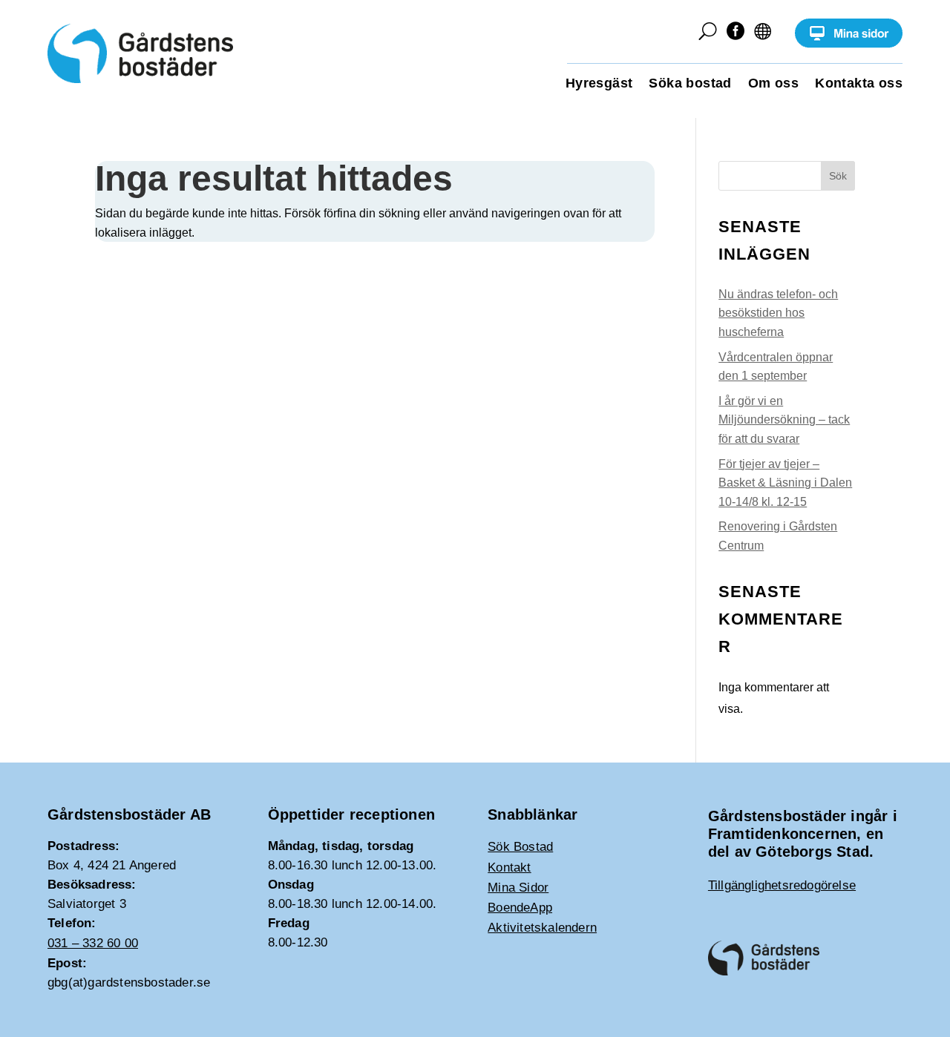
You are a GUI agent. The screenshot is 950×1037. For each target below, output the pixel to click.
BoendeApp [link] (520, 908)
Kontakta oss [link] (858, 84)
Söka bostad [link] (690, 84)
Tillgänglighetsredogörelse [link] (782, 885)
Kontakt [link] (509, 867)
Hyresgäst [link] (599, 84)
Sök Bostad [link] (520, 847)
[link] (848, 44)
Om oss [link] (773, 84)
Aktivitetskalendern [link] (542, 928)
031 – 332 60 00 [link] (93, 943)
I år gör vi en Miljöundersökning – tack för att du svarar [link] (784, 420)
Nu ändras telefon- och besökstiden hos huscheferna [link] (778, 313)
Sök (838, 176)
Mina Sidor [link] (518, 887)
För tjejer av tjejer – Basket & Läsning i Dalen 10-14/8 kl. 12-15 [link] (785, 483)
